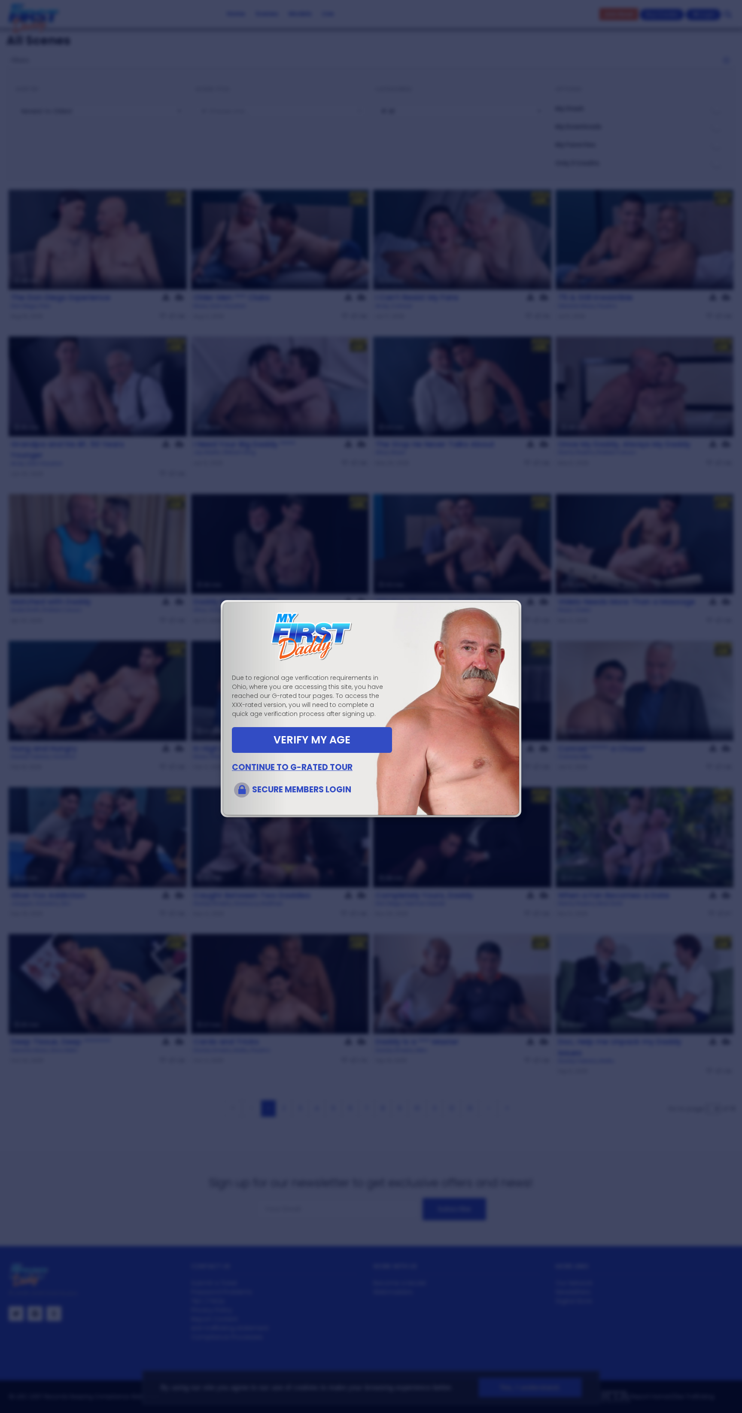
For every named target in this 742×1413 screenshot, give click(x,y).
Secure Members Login (301, 789)
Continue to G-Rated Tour (292, 767)
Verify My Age (312, 740)
